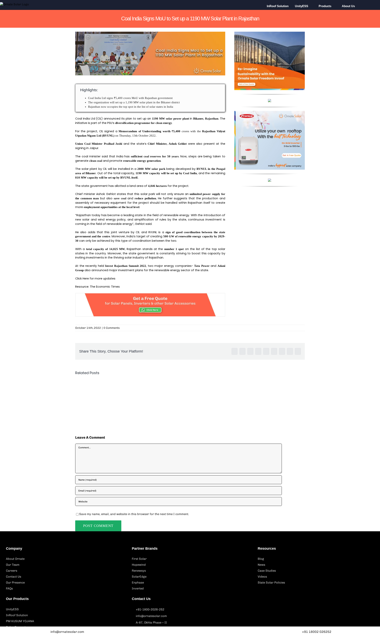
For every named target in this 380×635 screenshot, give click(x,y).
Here (86, 278)
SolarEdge (139, 576)
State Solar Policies (271, 582)
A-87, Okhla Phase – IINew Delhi (151, 626)
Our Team (12, 565)
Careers (11, 570)
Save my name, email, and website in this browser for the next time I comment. (134, 514)
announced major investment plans (117, 270)
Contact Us (13, 576)
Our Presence (15, 582)
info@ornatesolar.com (151, 616)
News (261, 565)
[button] (366, 6)
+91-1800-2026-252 (150, 609)
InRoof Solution (17, 615)
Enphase (138, 582)
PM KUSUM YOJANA (20, 621)
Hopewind (139, 565)
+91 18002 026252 (316, 632)
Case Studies (267, 570)
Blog (261, 559)
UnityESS (12, 609)
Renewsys (139, 570)
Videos (262, 576)
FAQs (9, 588)
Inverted (138, 588)
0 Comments (112, 328)
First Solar (139, 559)
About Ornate (15, 559)
